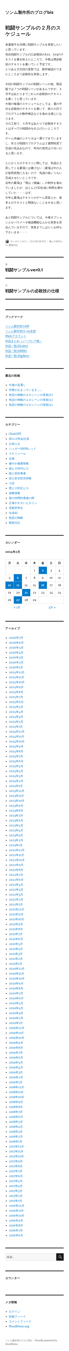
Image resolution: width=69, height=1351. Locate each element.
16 (42, 585)
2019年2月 (16, 1077)
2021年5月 (16, 944)
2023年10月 (16, 800)
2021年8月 (16, 929)
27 (18, 600)
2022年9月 (16, 865)
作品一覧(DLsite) (16, 346)
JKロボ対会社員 (19, 438)
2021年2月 (16, 958)
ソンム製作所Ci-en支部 (20, 331)
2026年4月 (16, 652)
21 (26, 592)
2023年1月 (16, 845)
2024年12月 (17, 731)
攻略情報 (14, 493)
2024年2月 (16, 781)
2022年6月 (16, 879)
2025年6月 (16, 702)
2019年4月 (16, 1067)
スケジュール (17, 453)
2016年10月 (16, 1215)
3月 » (52, 607)
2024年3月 (16, 776)
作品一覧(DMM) (16, 351)
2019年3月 (16, 1072)
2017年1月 (15, 1200)
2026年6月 (16, 642)
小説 (12, 483)
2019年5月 (16, 1062)
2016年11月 (16, 1210)
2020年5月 (16, 1003)
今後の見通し (17, 385)
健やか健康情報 (19, 463)
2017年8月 (16, 1166)
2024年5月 (16, 766)
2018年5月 (16, 1121)
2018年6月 (16, 1117)
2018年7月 (16, 1112)
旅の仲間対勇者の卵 (21, 498)
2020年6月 (16, 998)
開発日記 (13, 245)
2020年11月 (16, 973)
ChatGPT (15, 434)
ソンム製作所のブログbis (29, 12)
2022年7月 (16, 875)
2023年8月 (16, 810)
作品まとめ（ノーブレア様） (23, 341)
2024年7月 (16, 756)
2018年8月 (16, 1107)
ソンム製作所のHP (17, 326)
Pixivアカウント (15, 336)
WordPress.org (19, 1326)
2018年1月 (15, 1141)
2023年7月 (16, 815)
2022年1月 (16, 904)
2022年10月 (17, 860)
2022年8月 (16, 870)
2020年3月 (16, 1013)
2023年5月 (16, 825)
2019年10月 (16, 1037)
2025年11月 (16, 677)
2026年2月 (16, 662)
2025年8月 (16, 692)
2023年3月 (16, 835)
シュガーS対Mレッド (22, 448)
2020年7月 (16, 993)
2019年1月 (15, 1082)
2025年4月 (16, 712)
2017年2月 (16, 1196)
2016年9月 (16, 1220)
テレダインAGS (18, 241)
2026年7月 (16, 637)
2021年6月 (16, 939)
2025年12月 (17, 672)
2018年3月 (16, 1131)
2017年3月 (15, 1191)
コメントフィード (20, 1321)
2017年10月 (16, 1156)
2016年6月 (16, 1235)
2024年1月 (16, 786)
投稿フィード (17, 1316)
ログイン (14, 1311)
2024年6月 (16, 761)
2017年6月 (16, 1176)
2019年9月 (16, 1042)
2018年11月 (16, 1092)
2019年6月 (16, 1057)
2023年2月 (16, 840)
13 (17, 585)
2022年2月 (16, 899)
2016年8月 (16, 1225)
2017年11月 (16, 1151)
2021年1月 (15, 963)
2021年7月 (16, 934)
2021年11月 (16, 914)
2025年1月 (16, 726)
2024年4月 (16, 771)
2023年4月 (16, 830)
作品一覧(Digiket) (17, 356)
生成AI (13, 513)
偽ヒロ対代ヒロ (19, 468)
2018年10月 (16, 1097)
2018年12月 (16, 1087)
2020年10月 (17, 978)
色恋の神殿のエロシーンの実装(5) (31, 399)
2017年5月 (16, 1181)
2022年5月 (16, 884)
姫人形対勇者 (17, 473)
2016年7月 (16, 1230)
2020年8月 (16, 988)
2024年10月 (17, 741)
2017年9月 (16, 1161)
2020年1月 (16, 1023)
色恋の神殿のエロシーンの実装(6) (31, 395)
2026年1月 (16, 667)
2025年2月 (16, 721)
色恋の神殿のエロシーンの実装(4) (31, 404)
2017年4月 (16, 1186)
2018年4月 (16, 1126)
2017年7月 (15, 1171)
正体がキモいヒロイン (23, 503)
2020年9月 (16, 983)
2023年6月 (16, 820)
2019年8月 (16, 1047)
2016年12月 (16, 1205)
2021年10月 (16, 919)
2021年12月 (16, 909)
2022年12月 (17, 850)
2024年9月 (16, 746)
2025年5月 (16, 707)
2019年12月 (16, 1028)
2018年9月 (16, 1102)
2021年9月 (16, 924)
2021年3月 (16, 954)
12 (9, 585)
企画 (12, 458)
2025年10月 (17, 682)
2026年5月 (16, 647)
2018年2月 (16, 1136)
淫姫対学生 (16, 508)
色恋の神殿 (16, 517)
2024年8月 (16, 751)
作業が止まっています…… (25, 390)
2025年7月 (16, 697)
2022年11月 (16, 855)
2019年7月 (16, 1052)
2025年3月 (16, 716)
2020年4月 (16, 1008)
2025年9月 (16, 687)
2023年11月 (16, 795)
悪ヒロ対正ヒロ (19, 488)
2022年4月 (16, 889)
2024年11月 (16, 736)
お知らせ (14, 443)
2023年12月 (16, 791)
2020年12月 (17, 968)
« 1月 (17, 607)
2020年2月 (16, 1018)
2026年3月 (16, 657)
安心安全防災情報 (20, 478)
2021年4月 (16, 949)
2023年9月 (16, 805)
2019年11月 (16, 1033)
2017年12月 (16, 1146)
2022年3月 (16, 894)
